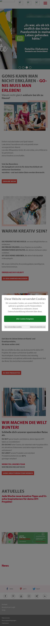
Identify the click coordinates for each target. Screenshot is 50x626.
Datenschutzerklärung (37, 327)
